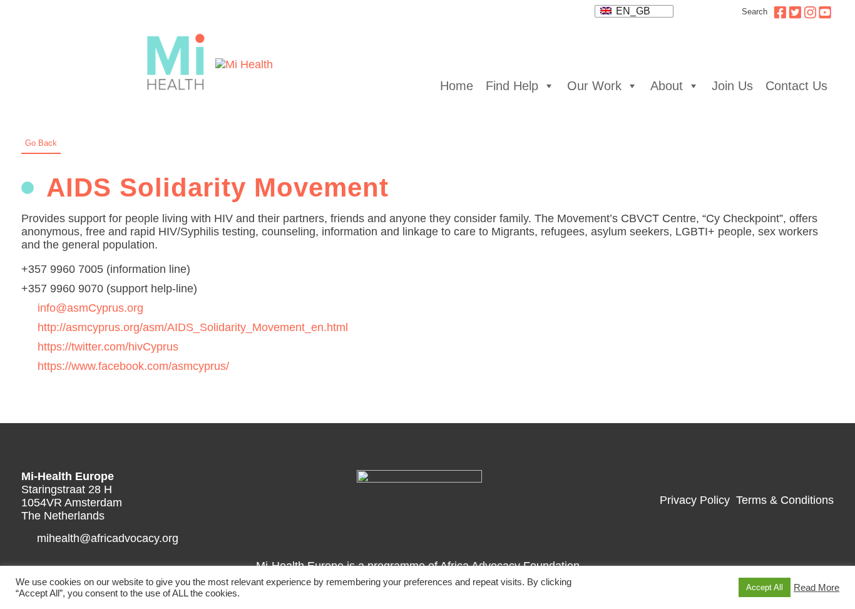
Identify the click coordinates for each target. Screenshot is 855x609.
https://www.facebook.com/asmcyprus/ (133, 366)
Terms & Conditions (785, 500)
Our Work (594, 86)
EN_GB (631, 11)
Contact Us (796, 86)
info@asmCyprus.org (90, 308)
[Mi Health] (178, 64)
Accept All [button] (764, 587)
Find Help (512, 86)
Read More (816, 588)
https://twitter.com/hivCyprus (108, 346)
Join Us (732, 86)
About (666, 86)
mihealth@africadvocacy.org (107, 538)
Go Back (41, 143)
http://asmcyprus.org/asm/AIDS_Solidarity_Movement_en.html (193, 327)
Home (456, 86)
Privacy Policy (695, 500)
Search (754, 11)
